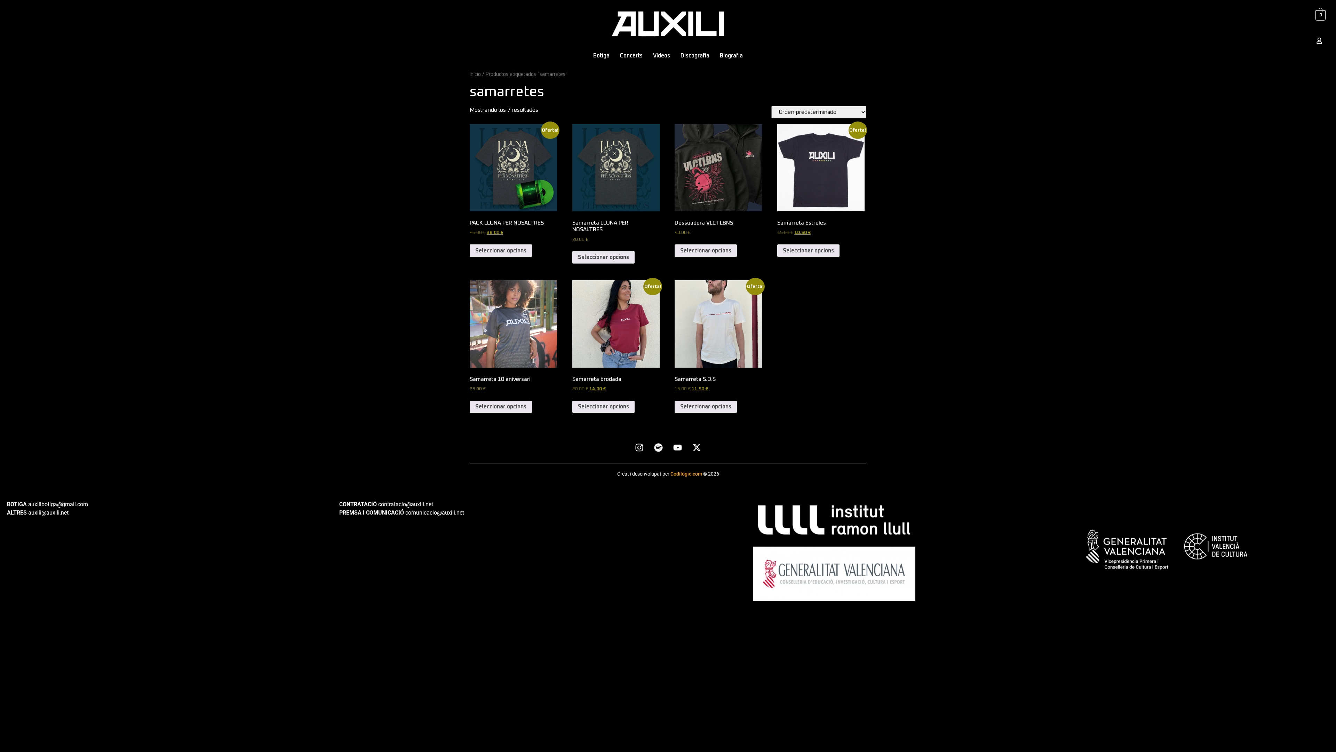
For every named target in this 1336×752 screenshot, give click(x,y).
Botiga (601, 55)
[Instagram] (639, 447)
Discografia (695, 55)
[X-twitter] (697, 447)
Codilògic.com (686, 474)
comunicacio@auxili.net (434, 512)
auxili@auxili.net (48, 512)
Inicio (475, 74)
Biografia (731, 55)
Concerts (631, 55)
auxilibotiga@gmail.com (58, 504)
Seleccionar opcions (500, 250)
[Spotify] (658, 447)
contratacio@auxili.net (405, 504)
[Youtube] (677, 447)
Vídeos (661, 55)
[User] (1319, 40)
